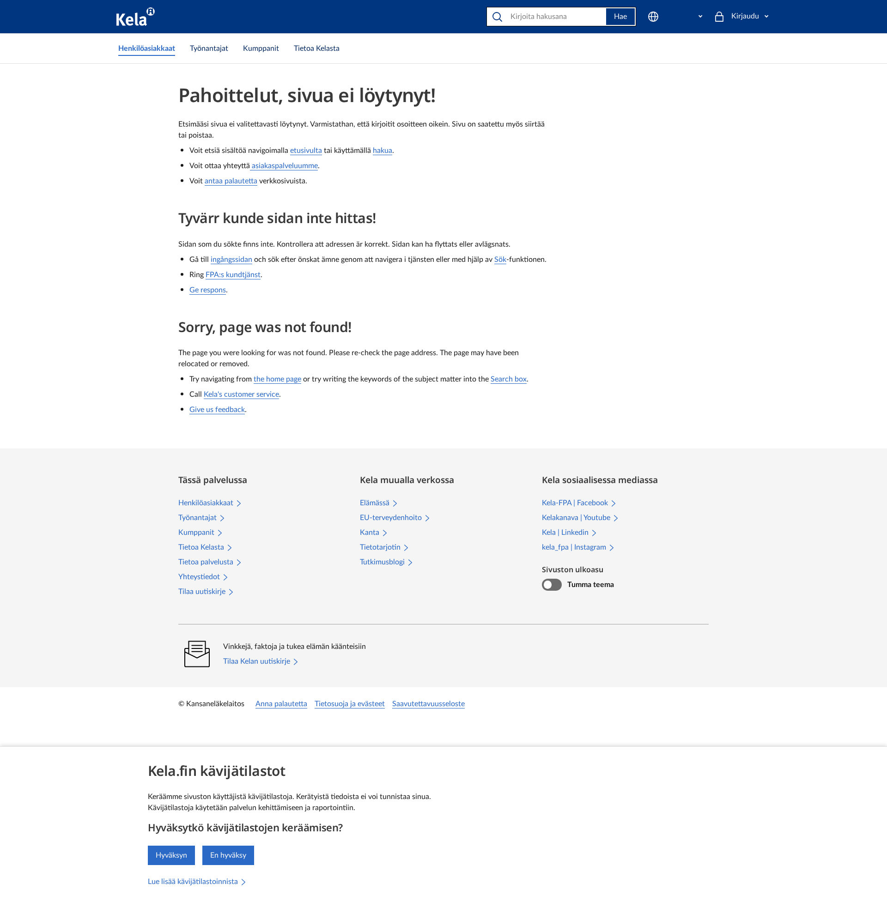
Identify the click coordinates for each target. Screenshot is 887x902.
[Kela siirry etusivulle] (135, 17)
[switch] (552, 585)
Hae (620, 16)
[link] (146, 48)
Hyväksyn (171, 855)
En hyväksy (228, 855)
